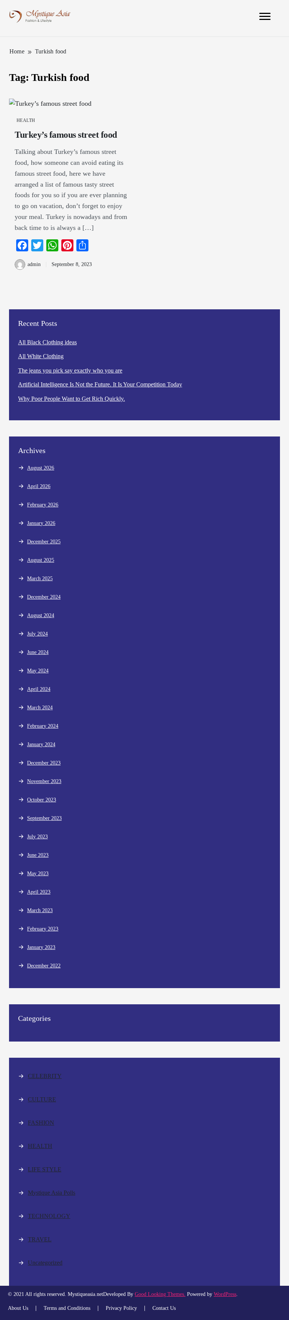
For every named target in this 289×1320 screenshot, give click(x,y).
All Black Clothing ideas (47, 342)
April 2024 (38, 689)
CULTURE (42, 1099)
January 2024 (41, 744)
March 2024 (40, 707)
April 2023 (38, 892)
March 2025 (40, 578)
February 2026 (42, 505)
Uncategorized (45, 1262)
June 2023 (38, 855)
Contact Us (164, 1308)
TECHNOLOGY (49, 1216)
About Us (18, 1308)
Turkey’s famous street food (66, 135)
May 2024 (38, 671)
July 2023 (37, 836)
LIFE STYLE (44, 1169)
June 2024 (38, 652)
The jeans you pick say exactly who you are (70, 370)
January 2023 (41, 947)
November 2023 (44, 781)
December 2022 (44, 966)
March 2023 (40, 910)
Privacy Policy (121, 1308)
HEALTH (26, 120)
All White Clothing (41, 356)
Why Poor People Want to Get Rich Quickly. (71, 398)
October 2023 (41, 800)
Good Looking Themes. (160, 1294)
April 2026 (38, 486)
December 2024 (44, 597)
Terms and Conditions (67, 1308)
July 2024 (37, 634)
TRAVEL (40, 1239)
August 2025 (40, 560)
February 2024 (42, 726)
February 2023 (42, 929)
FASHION (41, 1122)
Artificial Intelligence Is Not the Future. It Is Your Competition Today (100, 384)
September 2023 (44, 818)
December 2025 (44, 541)
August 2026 (40, 468)
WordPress (225, 1294)
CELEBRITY (45, 1076)
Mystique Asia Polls (51, 1192)
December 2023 (44, 763)
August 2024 (40, 615)
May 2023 (38, 873)
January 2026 (41, 523)
